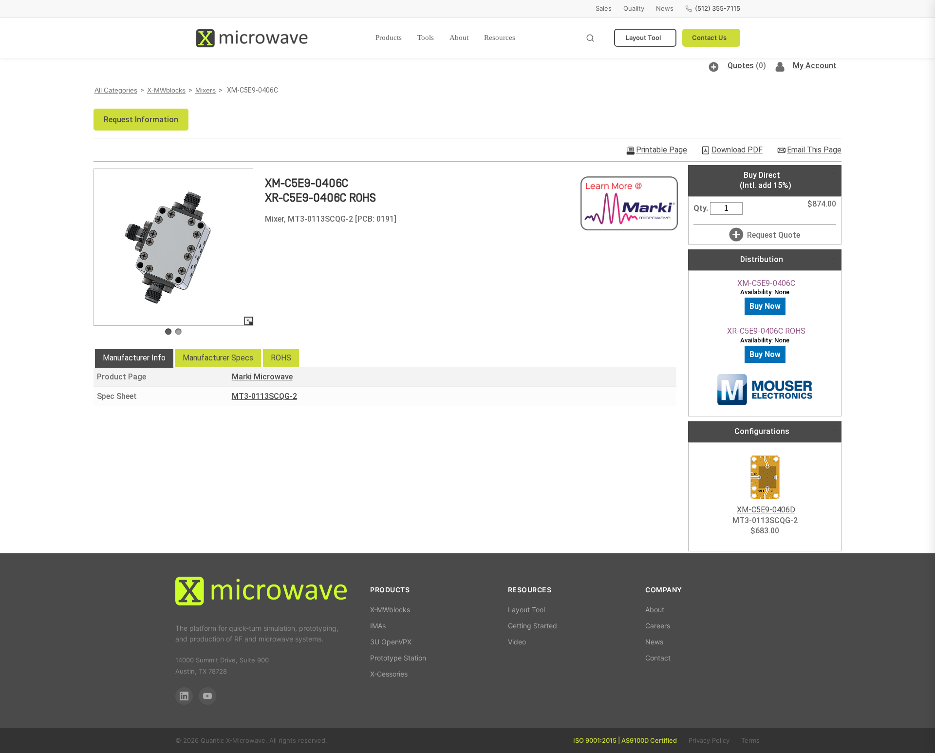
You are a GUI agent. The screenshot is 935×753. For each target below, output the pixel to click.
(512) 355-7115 (717, 8)
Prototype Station (398, 658)
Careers (657, 625)
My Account (815, 65)
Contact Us (709, 37)
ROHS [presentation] (281, 357)
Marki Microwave (262, 376)
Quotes (741, 65)
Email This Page (814, 150)
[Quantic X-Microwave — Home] (251, 38)
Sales (604, 8)
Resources (499, 37)
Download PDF (737, 150)
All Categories (115, 90)
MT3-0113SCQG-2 (264, 396)
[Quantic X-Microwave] (261, 592)
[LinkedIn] (184, 696)
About (458, 37)
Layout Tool (643, 37)
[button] (141, 120)
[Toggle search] (590, 38)
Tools (425, 37)
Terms (750, 740)
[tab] (134, 358)
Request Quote (773, 235)
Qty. (700, 208)
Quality (633, 8)
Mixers (205, 90)
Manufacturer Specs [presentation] (218, 357)
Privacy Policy (709, 740)
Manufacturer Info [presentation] (134, 357)
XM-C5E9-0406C (766, 283)
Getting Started (532, 625)
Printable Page (661, 150)
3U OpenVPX (390, 642)
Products (388, 37)
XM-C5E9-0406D (766, 509)
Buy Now (765, 306)
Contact (658, 658)
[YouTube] (207, 696)
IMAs (378, 625)
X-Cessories (389, 674)
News (664, 8)
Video (517, 642)
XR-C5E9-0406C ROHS (766, 331)
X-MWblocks (166, 90)
